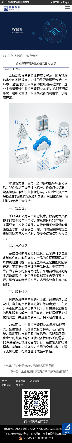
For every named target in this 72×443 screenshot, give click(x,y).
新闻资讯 (20, 55)
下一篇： (39, 371)
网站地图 (35, 433)
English (66, 2)
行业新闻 (32, 55)
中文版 (56, 2)
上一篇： (28, 365)
